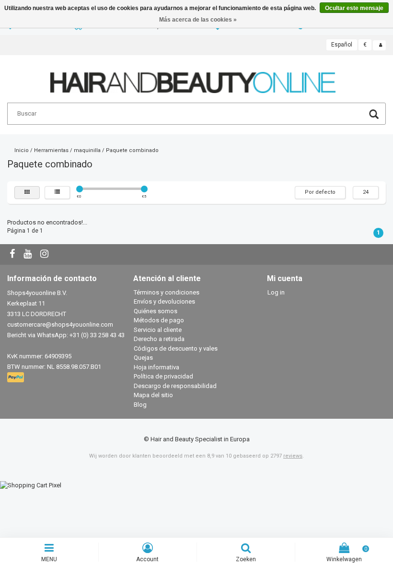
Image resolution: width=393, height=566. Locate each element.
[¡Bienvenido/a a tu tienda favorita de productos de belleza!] (192, 78)
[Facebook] (13, 254)
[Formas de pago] (16, 377)
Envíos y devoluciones (164, 301)
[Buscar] (373, 115)
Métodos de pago (159, 320)
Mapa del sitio (153, 395)
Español (341, 44)
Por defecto (320, 192)
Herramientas (51, 150)
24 (366, 192)
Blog (140, 404)
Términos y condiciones (166, 292)
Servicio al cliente (158, 329)
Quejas (143, 357)
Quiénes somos (155, 311)
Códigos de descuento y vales (176, 348)
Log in (276, 292)
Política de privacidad (163, 376)
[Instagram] (45, 254)
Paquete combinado (132, 150)
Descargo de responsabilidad (175, 385)
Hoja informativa (156, 367)
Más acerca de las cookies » (198, 19)
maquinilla (87, 150)
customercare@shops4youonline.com (60, 324)
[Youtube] (28, 254)
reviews (292, 456)
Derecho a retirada (159, 338)
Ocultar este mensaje (354, 8)
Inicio (21, 150)
